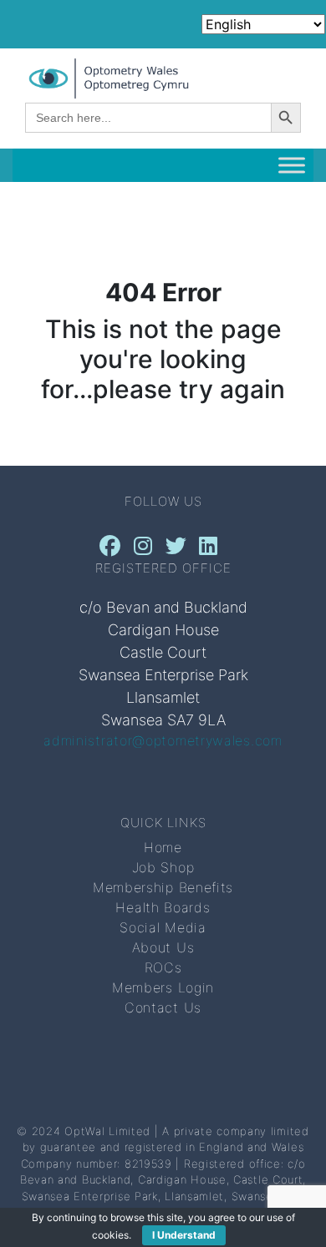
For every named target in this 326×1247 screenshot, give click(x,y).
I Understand (184, 1235)
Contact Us (163, 1007)
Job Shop (163, 867)
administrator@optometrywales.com (162, 740)
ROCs (163, 967)
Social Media (163, 927)
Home (163, 847)
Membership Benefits (163, 887)
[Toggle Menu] (291, 166)
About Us (163, 947)
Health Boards (162, 907)
